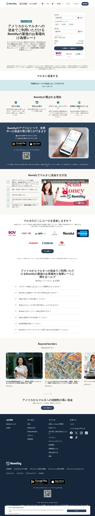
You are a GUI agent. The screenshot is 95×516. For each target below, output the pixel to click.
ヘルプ (68, 3)
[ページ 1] (46, 394)
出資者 (8, 427)
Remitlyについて (11, 424)
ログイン (76, 3)
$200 (56, 24)
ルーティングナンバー (55, 441)
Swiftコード (52, 427)
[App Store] (35, 144)
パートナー (52, 437)
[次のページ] (51, 394)
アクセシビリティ (31, 473)
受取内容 (56, 28)
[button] (43, 4)
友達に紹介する (53, 452)
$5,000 (71, 24)
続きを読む (9, 386)
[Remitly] (11, 4)
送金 (29, 424)
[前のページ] (44, 394)
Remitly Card (31, 427)
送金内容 (56, 14)
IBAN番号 (51, 444)
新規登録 (85, 3)
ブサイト (22, 180)
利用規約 (44, 68)
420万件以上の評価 (27, 136)
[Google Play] (19, 144)
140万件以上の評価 (27, 138)
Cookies (41, 473)
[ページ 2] (47, 394)
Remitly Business (32, 431)
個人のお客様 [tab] (23, 3)
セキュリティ (10, 473)
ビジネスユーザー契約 (20, 468)
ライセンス (20, 473)
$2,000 (64, 24)
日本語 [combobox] (58, 3)
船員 (50, 456)
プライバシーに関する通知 (38, 468)
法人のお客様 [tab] (33, 3)
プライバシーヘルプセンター (75, 468)
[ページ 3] (49, 394)
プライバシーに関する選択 (56, 468)
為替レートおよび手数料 (56, 424)
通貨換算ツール (53, 448)
